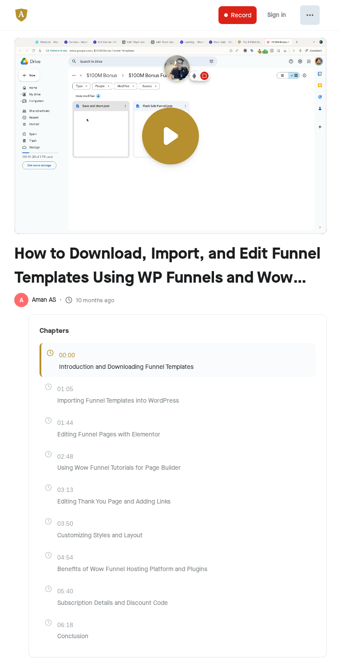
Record (241, 15)
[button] (170, 122)
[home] (25, 15)
